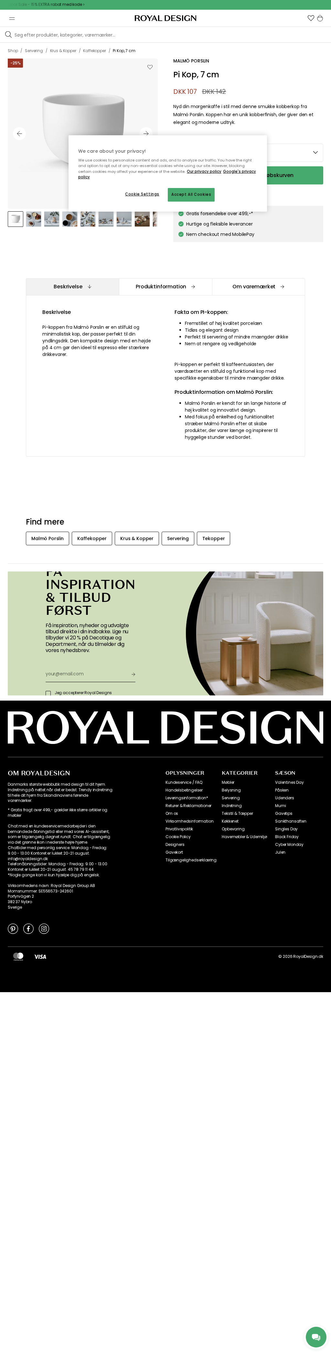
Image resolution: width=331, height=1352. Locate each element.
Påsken (282, 790)
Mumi (280, 806)
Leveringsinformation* (187, 798)
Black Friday (287, 837)
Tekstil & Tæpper (237, 813)
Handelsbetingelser (184, 790)
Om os (172, 813)
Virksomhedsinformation (189, 821)
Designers (175, 845)
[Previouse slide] (19, 133)
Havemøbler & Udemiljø (244, 837)
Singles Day (286, 829)
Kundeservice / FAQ (184, 782)
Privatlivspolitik (179, 829)
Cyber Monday (289, 845)
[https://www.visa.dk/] (40, 956)
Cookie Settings (142, 194)
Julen (280, 852)
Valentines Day (289, 782)
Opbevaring (233, 829)
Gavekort (174, 852)
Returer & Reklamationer (188, 806)
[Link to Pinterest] (13, 928)
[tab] (72, 286)
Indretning (231, 806)
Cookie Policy (178, 837)
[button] (311, 18)
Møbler (228, 782)
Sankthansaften (290, 821)
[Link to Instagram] (44, 928)
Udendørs (284, 798)
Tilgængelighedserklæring (191, 860)
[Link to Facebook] (28, 928)
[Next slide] (146, 133)
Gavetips (284, 813)
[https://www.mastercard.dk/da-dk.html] (18, 956)
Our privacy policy (204, 171)
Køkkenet (230, 821)
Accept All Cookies (191, 194)
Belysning (231, 790)
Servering (231, 798)
